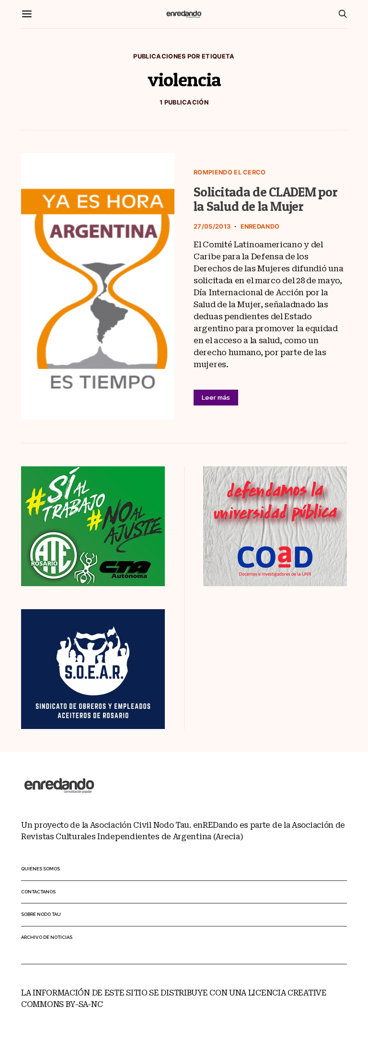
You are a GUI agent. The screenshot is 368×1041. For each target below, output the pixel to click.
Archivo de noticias (46, 937)
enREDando (260, 226)
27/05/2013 (212, 226)
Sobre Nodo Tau (41, 914)
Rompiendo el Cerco (230, 172)
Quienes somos (40, 868)
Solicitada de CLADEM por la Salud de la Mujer (265, 199)
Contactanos (38, 891)
